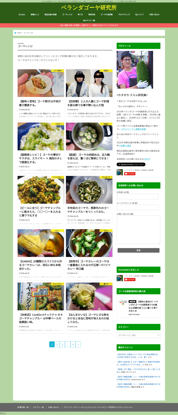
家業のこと (35, 14)
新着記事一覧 (23, 407)
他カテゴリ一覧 (89, 20)
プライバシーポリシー (72, 407)
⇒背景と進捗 (125, 145)
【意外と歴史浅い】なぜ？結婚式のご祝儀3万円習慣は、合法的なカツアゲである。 (138, 363)
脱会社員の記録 (51, 14)
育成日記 (91, 14)
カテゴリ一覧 (38, 407)
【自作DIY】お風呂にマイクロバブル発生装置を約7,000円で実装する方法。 (137, 355)
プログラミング (124, 14)
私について (139, 14)
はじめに (22, 14)
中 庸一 (144, 357)
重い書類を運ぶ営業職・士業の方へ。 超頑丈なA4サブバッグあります (89, 25)
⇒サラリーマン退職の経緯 (133, 129)
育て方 (80, 14)
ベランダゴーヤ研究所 (89, 7)
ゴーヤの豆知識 (106, 14)
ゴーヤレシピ (67, 14)
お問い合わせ (154, 14)
